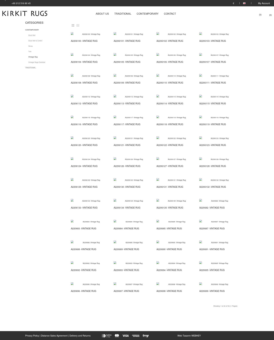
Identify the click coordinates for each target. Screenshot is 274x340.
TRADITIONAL (30, 68)
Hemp (30, 46)
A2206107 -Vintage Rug (212, 61)
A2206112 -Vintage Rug (84, 103)
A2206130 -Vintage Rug (127, 186)
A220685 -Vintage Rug (169, 228)
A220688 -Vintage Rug (83, 249)
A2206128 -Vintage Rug (212, 166)
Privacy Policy (32, 335)
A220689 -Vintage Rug (126, 249)
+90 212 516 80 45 (21, 3)
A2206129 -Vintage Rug (84, 186)
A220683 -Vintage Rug (83, 228)
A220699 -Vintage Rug (212, 291)
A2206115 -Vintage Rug (212, 103)
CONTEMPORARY (32, 30)
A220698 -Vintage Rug (169, 291)
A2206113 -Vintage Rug (127, 103)
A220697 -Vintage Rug (126, 291)
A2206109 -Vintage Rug (127, 82)
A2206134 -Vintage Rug (127, 207)
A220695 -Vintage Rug (212, 270)
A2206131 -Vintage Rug (170, 186)
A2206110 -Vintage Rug (170, 82)
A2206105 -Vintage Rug (127, 61)
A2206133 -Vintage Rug (84, 207)
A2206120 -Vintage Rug (84, 145)
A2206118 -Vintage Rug (170, 124)
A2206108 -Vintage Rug (84, 82)
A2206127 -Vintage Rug (170, 166)
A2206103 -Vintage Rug (212, 40)
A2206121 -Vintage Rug (127, 145)
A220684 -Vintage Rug (126, 228)
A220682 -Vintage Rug (212, 207)
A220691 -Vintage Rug (212, 249)
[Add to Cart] (106, 41)
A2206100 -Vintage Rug (84, 40)
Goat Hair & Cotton (35, 41)
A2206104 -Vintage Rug (84, 61)
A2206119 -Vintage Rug (212, 124)
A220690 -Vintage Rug (169, 249)
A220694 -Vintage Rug (169, 270)
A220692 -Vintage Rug (83, 270)
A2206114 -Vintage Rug (170, 103)
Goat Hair (31, 35)
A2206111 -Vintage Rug (212, 82)
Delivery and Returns (80, 335)
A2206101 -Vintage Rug (127, 40)
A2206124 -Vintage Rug (84, 166)
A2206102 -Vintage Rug (170, 40)
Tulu (29, 51)
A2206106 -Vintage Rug (170, 61)
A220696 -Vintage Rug (83, 291)
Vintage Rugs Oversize (36, 62)
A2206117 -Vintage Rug (127, 124)
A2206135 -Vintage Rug (170, 207)
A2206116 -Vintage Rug (84, 124)
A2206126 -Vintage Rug (127, 166)
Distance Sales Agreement (54, 335)
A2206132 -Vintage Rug (212, 186)
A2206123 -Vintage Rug (212, 145)
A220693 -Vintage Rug (126, 270)
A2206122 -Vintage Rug (170, 145)
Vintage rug (33, 57)
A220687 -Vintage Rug (212, 228)
